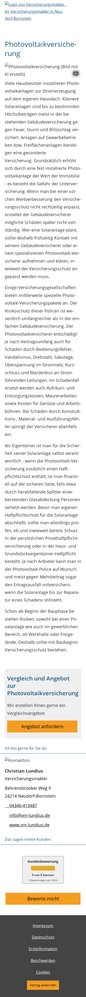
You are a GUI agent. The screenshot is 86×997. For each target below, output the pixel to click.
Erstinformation (43, 948)
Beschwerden (43, 960)
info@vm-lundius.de (29, 815)
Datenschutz (43, 937)
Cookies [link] (43, 972)
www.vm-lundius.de (29, 825)
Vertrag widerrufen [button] (43, 985)
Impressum (43, 925)
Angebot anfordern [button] (42, 726)
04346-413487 (23, 805)
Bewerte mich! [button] (43, 898)
